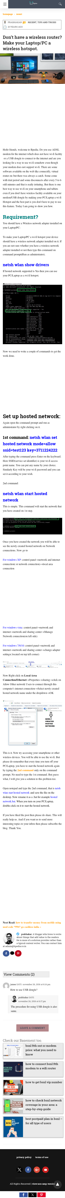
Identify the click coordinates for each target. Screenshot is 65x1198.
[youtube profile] (45, 1170)
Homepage (8, 14)
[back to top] (57, 1184)
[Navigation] (4, 4)
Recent (19, 14)
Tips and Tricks (47, 22)
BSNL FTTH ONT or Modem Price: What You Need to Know (41, 1050)
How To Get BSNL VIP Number (44, 1082)
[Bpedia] (33, 1)
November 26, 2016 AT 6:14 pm (36, 984)
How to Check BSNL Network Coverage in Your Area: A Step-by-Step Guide (44, 1104)
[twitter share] (12, 953)
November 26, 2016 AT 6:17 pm (32, 1001)
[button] (23, 1194)
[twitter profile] (19, 1170)
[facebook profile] (28, 1170)
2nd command (25, 770)
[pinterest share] (18, 953)
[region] (32, 111)
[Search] (59, 4)
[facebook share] (6, 953)
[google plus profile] (37, 1170)
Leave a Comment (32, 1028)
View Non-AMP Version (43, 1183)
